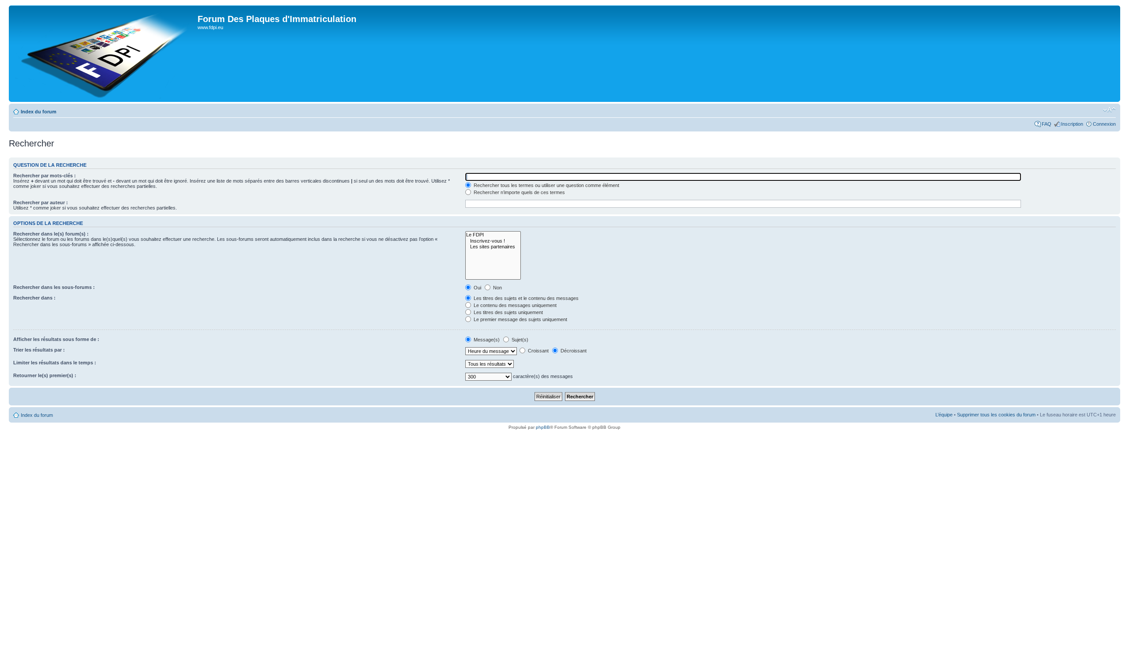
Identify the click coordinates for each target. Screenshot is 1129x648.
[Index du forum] (104, 53)
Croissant (538, 350)
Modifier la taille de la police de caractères (1109, 110)
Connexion (1104, 124)
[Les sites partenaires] (493, 247)
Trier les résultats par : (39, 349)
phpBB (543, 427)
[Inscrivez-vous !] (493, 241)
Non (497, 287)
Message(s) (486, 339)
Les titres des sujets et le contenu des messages (525, 298)
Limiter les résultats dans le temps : (54, 362)
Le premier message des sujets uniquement (519, 319)
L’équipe (944, 414)
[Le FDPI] (493, 235)
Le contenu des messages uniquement (514, 305)
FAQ (1046, 124)
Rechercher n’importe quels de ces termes (518, 192)
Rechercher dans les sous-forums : (54, 287)
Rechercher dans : (34, 297)
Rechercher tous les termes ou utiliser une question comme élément (545, 185)
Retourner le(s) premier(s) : (44, 375)
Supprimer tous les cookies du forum (996, 414)
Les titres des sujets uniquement (507, 312)
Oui (476, 287)
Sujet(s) (519, 339)
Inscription (1072, 124)
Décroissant (573, 350)
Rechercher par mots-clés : (44, 175)
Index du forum (38, 111)
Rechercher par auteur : (40, 202)
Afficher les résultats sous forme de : (56, 339)
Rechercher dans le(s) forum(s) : (51, 233)
